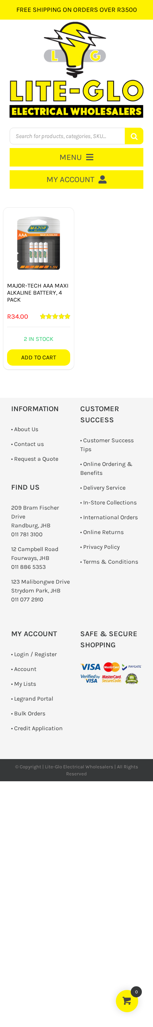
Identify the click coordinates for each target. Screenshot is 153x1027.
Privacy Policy (101, 546)
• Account (23, 668)
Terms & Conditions (110, 561)
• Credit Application (37, 728)
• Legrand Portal (32, 698)
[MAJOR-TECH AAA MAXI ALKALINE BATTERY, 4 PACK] (38, 243)
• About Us (24, 429)
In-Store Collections (110, 502)
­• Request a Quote (34, 458)
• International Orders (109, 517)
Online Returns (103, 532)
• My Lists (23, 683)
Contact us (29, 443)
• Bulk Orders (28, 713)
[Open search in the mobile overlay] (77, 136)
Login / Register (35, 654)
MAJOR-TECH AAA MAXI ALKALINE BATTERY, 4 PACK (37, 292)
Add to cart (38, 357)
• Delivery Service (103, 487)
